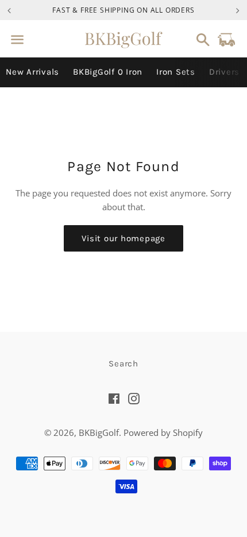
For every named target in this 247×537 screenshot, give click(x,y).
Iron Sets (175, 72)
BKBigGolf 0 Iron (107, 72)
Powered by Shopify (163, 432)
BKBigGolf (99, 432)
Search (123, 363)
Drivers (224, 72)
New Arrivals (32, 72)
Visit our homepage (123, 238)
